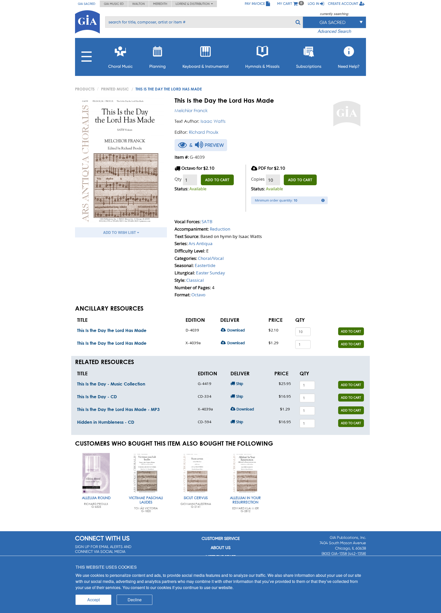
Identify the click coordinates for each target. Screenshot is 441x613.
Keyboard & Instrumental (205, 66)
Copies (258, 179)
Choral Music (120, 66)
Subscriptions (308, 66)
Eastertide (205, 265)
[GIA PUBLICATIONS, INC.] (87, 21)
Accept (93, 600)
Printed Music (115, 89)
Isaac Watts (213, 121)
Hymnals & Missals (262, 66)
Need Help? (349, 66)
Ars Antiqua (201, 243)
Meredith (160, 4)
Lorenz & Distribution (193, 4)
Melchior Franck (191, 110)
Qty (178, 179)
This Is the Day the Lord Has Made (111, 330)
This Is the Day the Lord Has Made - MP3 (118, 409)
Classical (195, 280)
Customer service (221, 538)
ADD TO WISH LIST (120, 232)
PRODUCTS (85, 89)
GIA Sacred (86, 4)
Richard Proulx (203, 132)
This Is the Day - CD (97, 396)
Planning (157, 66)
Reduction (220, 229)
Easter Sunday (210, 273)
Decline (135, 600)
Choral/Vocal (211, 258)
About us (220, 547)
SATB (207, 221)
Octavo (198, 295)
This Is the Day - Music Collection (111, 383)
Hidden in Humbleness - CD (105, 422)
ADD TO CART (217, 179)
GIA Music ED (114, 4)
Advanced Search (334, 31)
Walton (138, 4)
